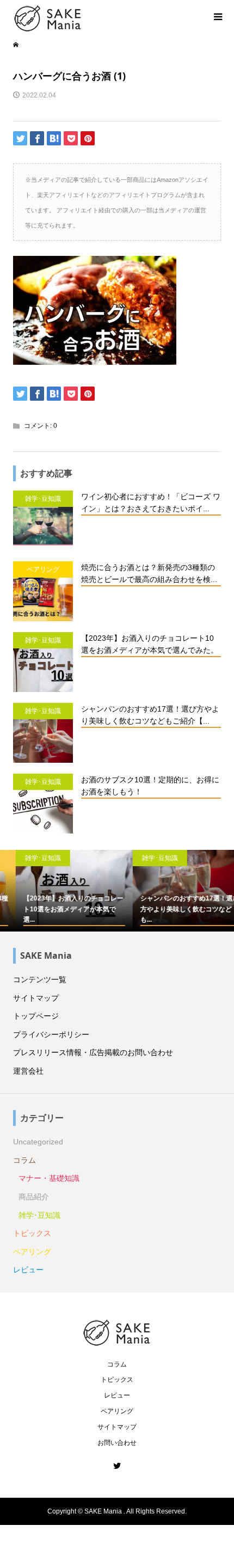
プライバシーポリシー (51, 1034)
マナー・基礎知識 (49, 1178)
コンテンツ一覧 (39, 979)
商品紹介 (34, 1196)
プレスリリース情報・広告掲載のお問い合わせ (93, 1052)
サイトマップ (36, 998)
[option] (58, 891)
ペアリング (32, 1251)
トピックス (32, 1233)
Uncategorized (38, 1141)
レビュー (28, 1269)
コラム (24, 1160)
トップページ (36, 1016)
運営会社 (28, 1071)
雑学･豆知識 (39, 1215)
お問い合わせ (117, 1443)
